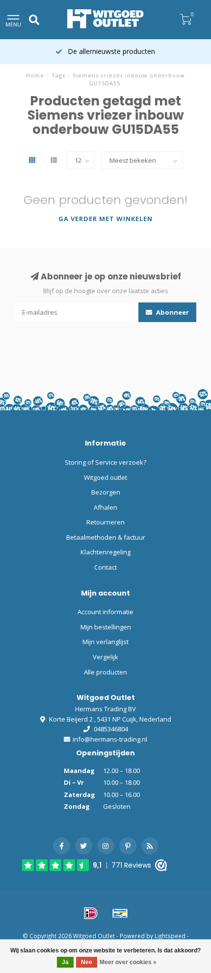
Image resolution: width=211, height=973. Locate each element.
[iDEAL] (91, 913)
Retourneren (105, 522)
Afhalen (105, 507)
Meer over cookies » (128, 962)
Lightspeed (170, 936)
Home (35, 75)
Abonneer (172, 312)
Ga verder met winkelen (105, 218)
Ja (65, 962)
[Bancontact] (120, 913)
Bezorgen (105, 492)
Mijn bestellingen (105, 627)
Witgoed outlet (105, 477)
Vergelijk (105, 656)
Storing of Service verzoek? (105, 462)
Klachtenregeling (105, 552)
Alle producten (105, 672)
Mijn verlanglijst (105, 641)
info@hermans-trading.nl (110, 739)
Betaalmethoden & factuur (105, 537)
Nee (86, 962)
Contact (105, 567)
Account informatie (105, 611)
